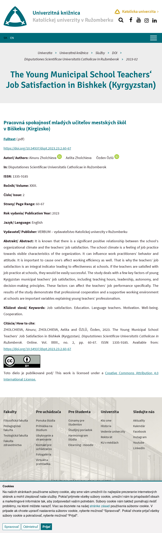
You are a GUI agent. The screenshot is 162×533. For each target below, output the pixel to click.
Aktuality (139, 420)
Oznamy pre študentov (76, 422)
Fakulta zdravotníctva (13, 443)
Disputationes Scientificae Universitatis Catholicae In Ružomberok (71, 59)
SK (5, 38)
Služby (100, 52)
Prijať (46, 526)
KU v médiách (110, 442)
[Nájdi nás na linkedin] (154, 20)
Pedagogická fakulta (12, 428)
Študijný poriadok (80, 430)
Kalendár (139, 426)
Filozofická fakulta (16, 420)
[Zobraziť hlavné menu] (153, 38)
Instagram (140, 437)
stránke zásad (100, 506)
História (106, 426)
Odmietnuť (30, 526)
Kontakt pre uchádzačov (44, 447)
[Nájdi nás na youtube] (139, 20)
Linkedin (139, 448)
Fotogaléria (43, 454)
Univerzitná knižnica (73, 52)
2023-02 (132, 59)
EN (12, 38)
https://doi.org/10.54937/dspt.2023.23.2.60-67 (37, 148)
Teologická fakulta (16, 435)
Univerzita (45, 52)
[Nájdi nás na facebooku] (131, 20)
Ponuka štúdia (45, 420)
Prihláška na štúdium (44, 428)
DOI (114, 52)
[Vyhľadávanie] (121, 20)
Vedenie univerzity (113, 431)
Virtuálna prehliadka (43, 462)
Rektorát (106, 437)
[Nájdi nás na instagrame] (147, 20)
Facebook (139, 431)
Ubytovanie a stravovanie (44, 437)
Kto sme (106, 420)
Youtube (138, 442)
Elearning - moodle (80, 445)
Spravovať (11, 526)
